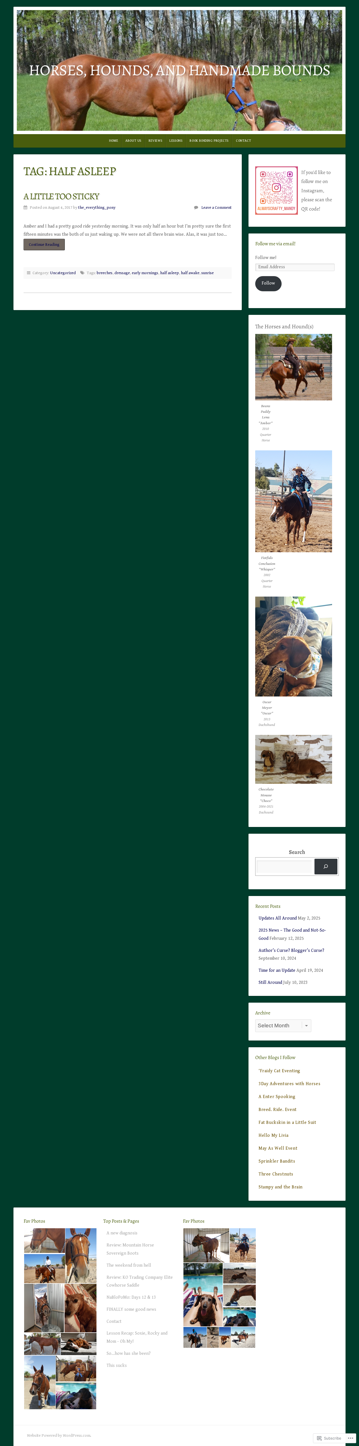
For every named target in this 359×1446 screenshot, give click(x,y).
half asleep (169, 273)
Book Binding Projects (209, 141)
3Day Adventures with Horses (289, 1084)
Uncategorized (63, 273)
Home (113, 141)
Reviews (155, 141)
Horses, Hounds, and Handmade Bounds (179, 70)
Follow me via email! (275, 243)
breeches (104, 273)
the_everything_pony (97, 207)
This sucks (117, 1365)
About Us (133, 141)
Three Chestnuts (276, 1174)
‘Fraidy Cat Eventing (279, 1071)
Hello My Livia (273, 1135)
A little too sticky (61, 196)
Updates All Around (278, 918)
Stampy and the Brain (281, 1187)
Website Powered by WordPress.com (58, 1435)
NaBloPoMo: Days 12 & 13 (131, 1297)
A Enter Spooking (277, 1096)
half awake (190, 273)
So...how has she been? (129, 1353)
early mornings (145, 273)
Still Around (270, 982)
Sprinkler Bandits (277, 1161)
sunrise (207, 273)
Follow (268, 283)
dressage (122, 273)
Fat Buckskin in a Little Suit (287, 1122)
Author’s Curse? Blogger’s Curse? (291, 950)
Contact (243, 141)
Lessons (175, 141)
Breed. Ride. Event (278, 1109)
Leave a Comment (216, 207)
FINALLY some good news (131, 1309)
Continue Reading (41, 246)
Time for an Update (277, 970)
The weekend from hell (129, 1265)
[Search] (325, 866)
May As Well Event (278, 1148)
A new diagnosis (122, 1233)
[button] (44, 1240)
